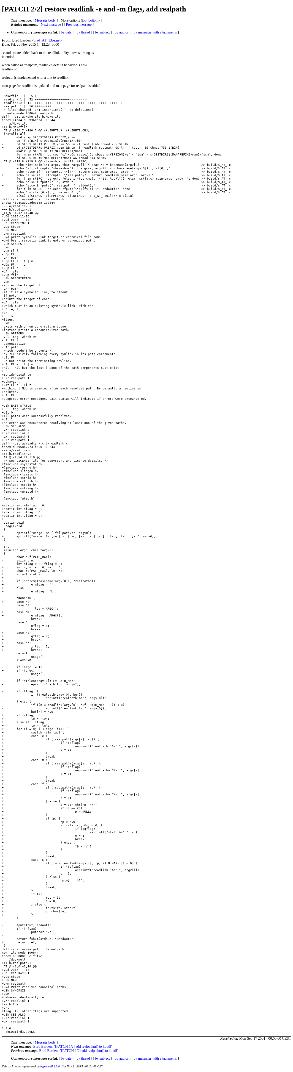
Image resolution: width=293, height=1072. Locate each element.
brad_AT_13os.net (47, 40)
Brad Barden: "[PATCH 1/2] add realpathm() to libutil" (73, 1046)
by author (121, 32)
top (84, 20)
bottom (93, 20)
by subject (102, 32)
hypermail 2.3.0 (50, 1066)
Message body (45, 20)
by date (66, 32)
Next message (51, 24)
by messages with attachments (155, 32)
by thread (83, 32)
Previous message (79, 24)
